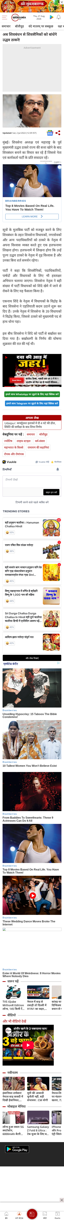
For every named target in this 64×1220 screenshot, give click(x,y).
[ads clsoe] (62, 1200)
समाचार (6, 26)
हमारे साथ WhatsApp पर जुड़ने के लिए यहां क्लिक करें (32, 394)
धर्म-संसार (40, 441)
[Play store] (51, 17)
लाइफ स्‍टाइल (24, 441)
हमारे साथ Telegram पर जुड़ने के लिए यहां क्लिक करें (32, 403)
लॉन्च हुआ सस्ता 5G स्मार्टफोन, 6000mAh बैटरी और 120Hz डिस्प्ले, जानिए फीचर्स (13, 1130)
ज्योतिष (8, 441)
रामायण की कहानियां (38, 447)
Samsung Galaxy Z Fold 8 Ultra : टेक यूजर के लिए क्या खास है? (38, 1130)
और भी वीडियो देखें (14, 1021)
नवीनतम (12, 1072)
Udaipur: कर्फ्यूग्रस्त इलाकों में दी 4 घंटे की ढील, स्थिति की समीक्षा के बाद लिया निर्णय (30, 425)
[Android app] (17, 1149)
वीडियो (11, 1015)
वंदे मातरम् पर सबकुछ (41, 26)
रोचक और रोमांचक (14, 454)
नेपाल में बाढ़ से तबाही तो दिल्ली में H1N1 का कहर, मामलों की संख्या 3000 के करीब (36, 1005)
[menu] (5, 17)
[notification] (58, 17)
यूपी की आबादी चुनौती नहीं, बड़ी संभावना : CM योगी (37, 1096)
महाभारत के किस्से (13, 447)
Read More (16, 380)
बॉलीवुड (19, 26)
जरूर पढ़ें (13, 981)
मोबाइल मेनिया (16, 1106)
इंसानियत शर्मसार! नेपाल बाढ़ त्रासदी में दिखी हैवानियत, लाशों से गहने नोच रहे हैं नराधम (14, 1096)
